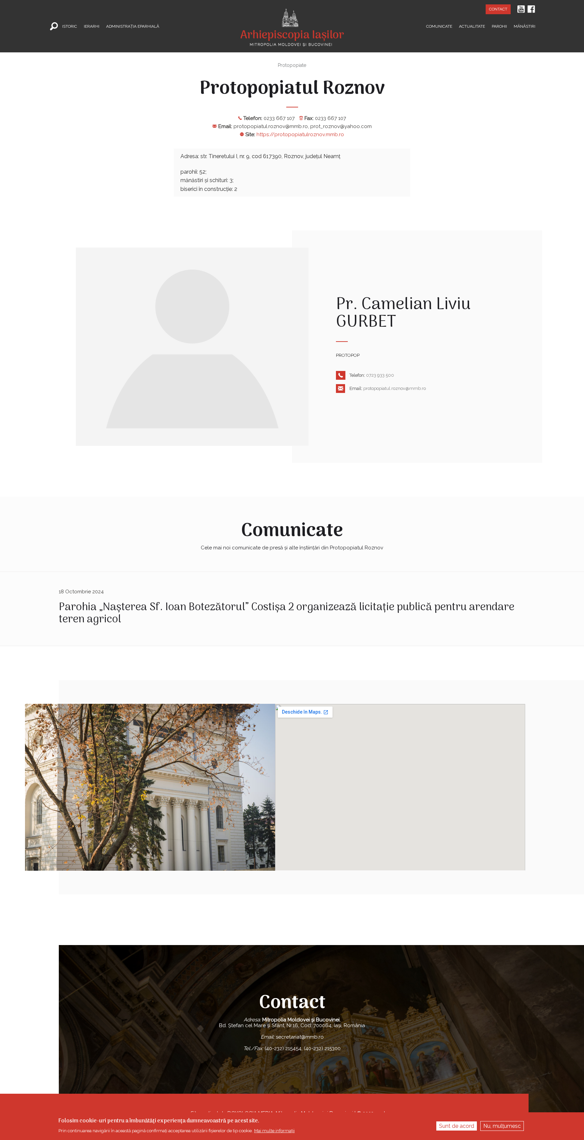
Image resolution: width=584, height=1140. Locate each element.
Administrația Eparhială (132, 26)
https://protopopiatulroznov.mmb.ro (300, 134)
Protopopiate (292, 65)
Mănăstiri (524, 26)
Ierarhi (91, 26)
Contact (498, 9)
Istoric (69, 26)
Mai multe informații (274, 1130)
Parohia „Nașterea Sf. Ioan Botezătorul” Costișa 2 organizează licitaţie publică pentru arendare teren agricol (286, 613)
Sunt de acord (456, 1126)
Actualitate (472, 26)
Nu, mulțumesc (502, 1126)
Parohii (499, 26)
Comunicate (439, 26)
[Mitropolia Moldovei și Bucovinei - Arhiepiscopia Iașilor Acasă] (292, 23)
